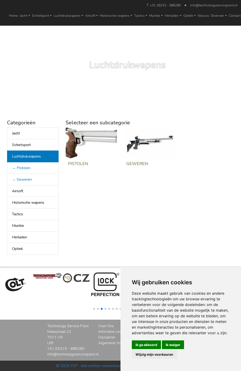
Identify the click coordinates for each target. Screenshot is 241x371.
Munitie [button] (154, 15)
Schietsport (21, 144)
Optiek (17, 248)
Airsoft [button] (90, 15)
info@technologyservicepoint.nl (213, 5)
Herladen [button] (172, 15)
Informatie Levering (113, 331)
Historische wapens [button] (114, 15)
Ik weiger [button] (173, 345)
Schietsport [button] (40, 15)
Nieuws (203, 15)
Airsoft (17, 191)
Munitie (18, 225)
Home (13, 15)
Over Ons (106, 326)
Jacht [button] (23, 15)
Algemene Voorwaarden (118, 343)
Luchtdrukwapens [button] (67, 15)
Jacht (16, 133)
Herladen (19, 237)
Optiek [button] (188, 15)
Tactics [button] (139, 15)
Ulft (50, 343)
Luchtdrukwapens (26, 156)
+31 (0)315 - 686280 (165, 5)
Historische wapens (28, 202)
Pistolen (78, 164)
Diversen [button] (217, 15)
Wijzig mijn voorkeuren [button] (154, 354)
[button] (94, 309)
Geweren (137, 164)
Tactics (17, 214)
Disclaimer (106, 337)
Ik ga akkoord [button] (146, 345)
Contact (235, 15)
